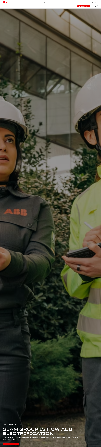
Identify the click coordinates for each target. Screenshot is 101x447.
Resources (30, 2)
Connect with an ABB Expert (10, 444)
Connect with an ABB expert (83, 6)
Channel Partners (38, 2)
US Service (94, 6)
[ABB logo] (5, 2)
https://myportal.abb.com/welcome (97, 2)
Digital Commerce (47, 2)
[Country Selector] (92, 2)
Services (25, 2)
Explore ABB (85, 2)
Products (20, 2)
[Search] (95, 2)
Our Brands (55, 2)
